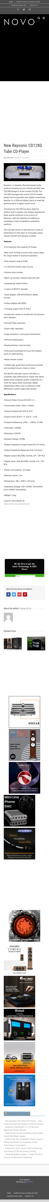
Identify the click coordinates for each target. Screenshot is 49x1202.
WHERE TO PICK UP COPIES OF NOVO (26, 1193)
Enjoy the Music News (18, 1113)
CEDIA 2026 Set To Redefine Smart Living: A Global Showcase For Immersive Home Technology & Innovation (23, 1142)
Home (17, 158)
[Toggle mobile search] (39, 18)
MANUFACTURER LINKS (14, 1196)
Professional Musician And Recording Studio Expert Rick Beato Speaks (23, 1134)
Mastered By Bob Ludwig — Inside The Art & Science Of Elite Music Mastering (23, 1156)
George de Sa (25, 608)
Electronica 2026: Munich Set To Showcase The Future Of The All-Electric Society (23, 1149)
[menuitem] (10, 2)
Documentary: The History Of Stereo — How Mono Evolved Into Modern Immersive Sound (23, 1122)
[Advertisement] (24, 53)
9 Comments (25, 158)
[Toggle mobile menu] (44, 18)
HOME (9, 1193)
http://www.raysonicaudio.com (17, 503)
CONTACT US (29, 1196)
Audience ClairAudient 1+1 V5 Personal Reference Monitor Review (21, 1128)
